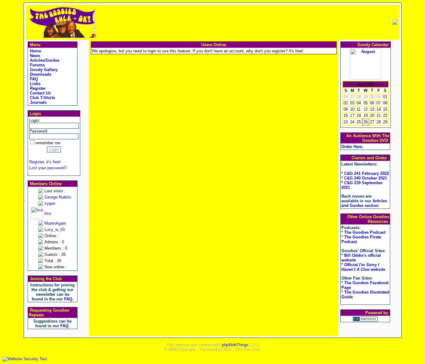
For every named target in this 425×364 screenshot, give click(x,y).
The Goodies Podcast (364, 232)
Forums (37, 65)
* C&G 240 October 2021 (364, 178)
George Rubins (57, 197)
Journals (38, 102)
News (34, 55)
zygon (49, 203)
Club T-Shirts (42, 97)
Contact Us (40, 93)
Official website (363, 267)
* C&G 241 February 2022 (365, 173)
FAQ (33, 79)
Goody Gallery (43, 69)
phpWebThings (235, 344)
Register (37, 88)
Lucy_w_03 (54, 229)
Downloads (40, 74)
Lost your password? (48, 167)
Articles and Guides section (364, 203)
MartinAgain (55, 223)
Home (35, 51)
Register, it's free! (45, 162)
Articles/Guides (44, 60)
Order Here (351, 146)
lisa (47, 213)
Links (34, 83)
